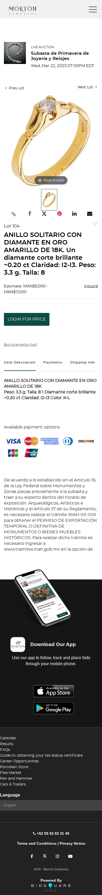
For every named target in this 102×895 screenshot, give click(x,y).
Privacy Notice (72, 843)
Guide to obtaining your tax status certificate (41, 755)
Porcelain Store (14, 767)
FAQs (5, 750)
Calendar (8, 738)
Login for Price (27, 319)
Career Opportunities (19, 761)
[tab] (20, 363)
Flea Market (10, 773)
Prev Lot (16, 88)
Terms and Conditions (36, 843)
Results (6, 744)
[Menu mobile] (93, 10)
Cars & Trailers (13, 784)
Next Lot (86, 87)
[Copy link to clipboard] (14, 214)
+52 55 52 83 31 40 (53, 833)
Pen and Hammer (16, 778)
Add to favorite (94, 225)
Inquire (91, 286)
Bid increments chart (20, 344)
